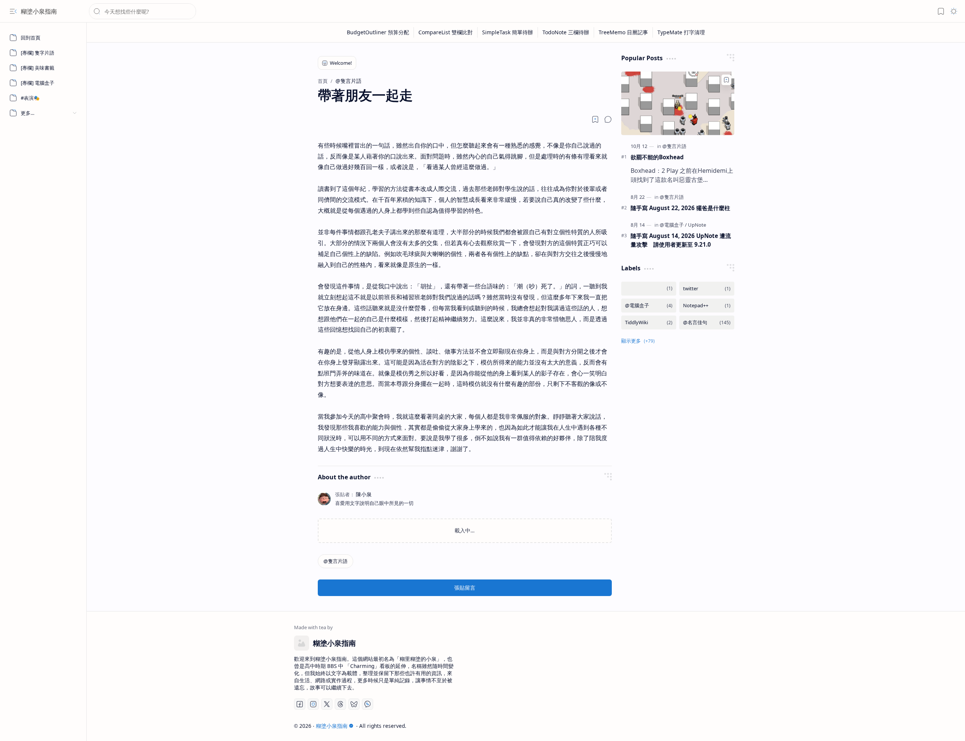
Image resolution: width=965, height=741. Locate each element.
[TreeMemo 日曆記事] (623, 32)
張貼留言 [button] (464, 587)
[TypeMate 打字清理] (681, 32)
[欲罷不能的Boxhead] (677, 103)
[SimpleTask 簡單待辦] (508, 32)
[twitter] (706, 289)
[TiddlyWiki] (648, 322)
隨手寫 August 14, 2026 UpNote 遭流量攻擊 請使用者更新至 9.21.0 (681, 240)
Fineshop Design (736, 725)
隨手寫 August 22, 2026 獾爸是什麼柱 (680, 208)
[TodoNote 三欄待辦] (566, 32)
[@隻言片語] (335, 561)
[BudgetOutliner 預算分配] (378, 32)
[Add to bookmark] (726, 80)
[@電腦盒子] (673, 224)
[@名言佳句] (706, 322)
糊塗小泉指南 (39, 11)
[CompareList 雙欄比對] (446, 32)
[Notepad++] (706, 306)
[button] (13, 11)
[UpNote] (697, 224)
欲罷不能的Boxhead (657, 157)
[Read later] (595, 119)
